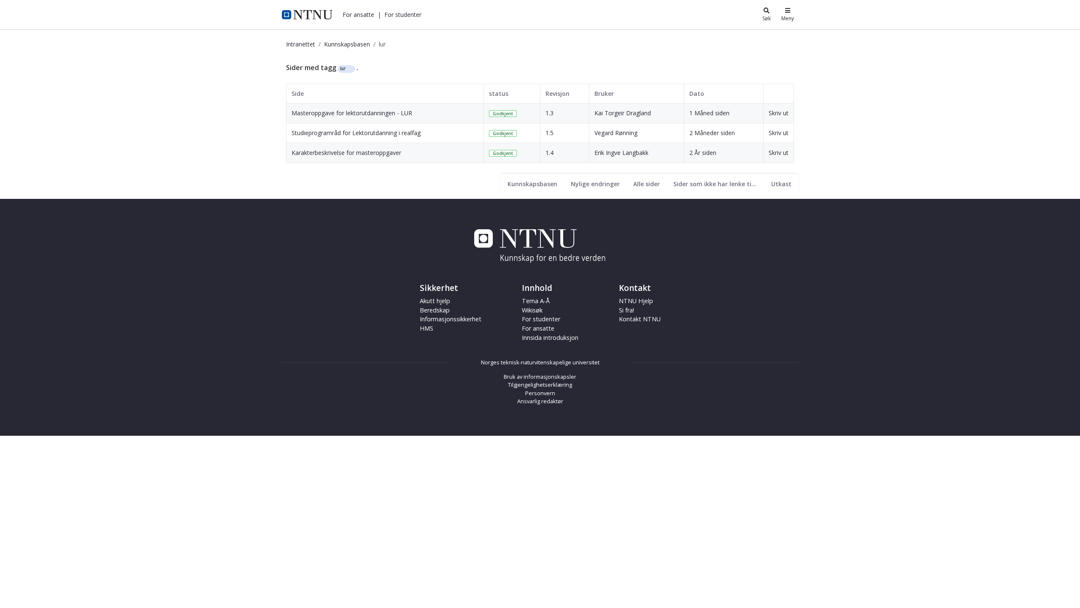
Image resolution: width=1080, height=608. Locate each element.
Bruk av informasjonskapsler (540, 376)
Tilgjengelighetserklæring (540, 384)
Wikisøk (532, 310)
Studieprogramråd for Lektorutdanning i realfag (356, 133)
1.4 (549, 153)
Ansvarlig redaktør (540, 401)
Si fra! (626, 310)
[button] (358, 14)
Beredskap (435, 310)
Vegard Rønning (615, 133)
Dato (696, 94)
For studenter (541, 319)
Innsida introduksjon (550, 338)
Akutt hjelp (435, 301)
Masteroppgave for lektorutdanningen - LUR (352, 113)
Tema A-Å (536, 301)
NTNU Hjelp (636, 301)
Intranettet (300, 44)
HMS (426, 328)
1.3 (549, 113)
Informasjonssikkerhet (450, 319)
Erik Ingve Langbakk (621, 153)
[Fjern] (349, 68)
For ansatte (538, 328)
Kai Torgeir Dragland (622, 113)
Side (298, 94)
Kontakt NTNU (640, 319)
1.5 (549, 133)
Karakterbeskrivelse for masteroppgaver (346, 153)
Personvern (540, 393)
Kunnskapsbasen (347, 44)
